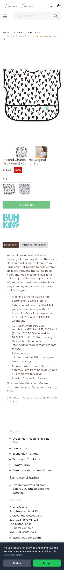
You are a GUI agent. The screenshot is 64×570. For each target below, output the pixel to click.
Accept (47, 563)
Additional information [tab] (34, 244)
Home (6, 32)
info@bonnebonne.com (25, 537)
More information (13, 555)
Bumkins (19, 32)
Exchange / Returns (25, 453)
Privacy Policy (21, 464)
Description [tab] (10, 244)
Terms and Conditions (26, 459)
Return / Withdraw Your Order (31, 470)
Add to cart (26, 204)
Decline (17, 563)
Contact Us (19, 448)
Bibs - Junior (34, 32)
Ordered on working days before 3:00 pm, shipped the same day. (31, 488)
